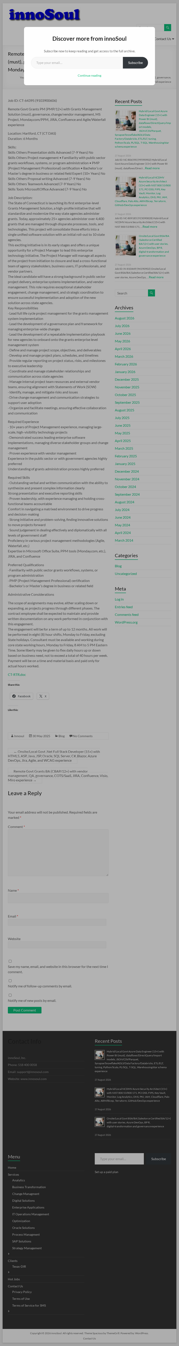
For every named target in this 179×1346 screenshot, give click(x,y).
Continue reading (89, 75)
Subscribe (135, 62)
